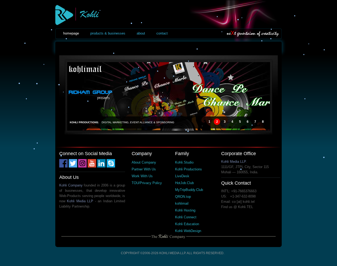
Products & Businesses (107, 33)
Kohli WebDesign (188, 231)
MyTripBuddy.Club (189, 190)
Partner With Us (144, 169)
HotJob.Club (184, 183)
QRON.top (183, 197)
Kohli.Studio (184, 162)
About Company (144, 162)
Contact (162, 33)
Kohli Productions (188, 169)
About (141, 33)
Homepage (71, 33)
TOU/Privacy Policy (147, 183)
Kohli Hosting (185, 210)
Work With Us (142, 176)
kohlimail (182, 203)
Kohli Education (187, 224)
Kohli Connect (185, 217)
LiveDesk (182, 176)
